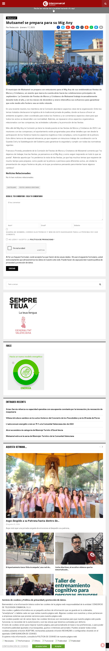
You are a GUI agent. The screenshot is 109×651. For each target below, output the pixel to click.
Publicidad (62, 641)
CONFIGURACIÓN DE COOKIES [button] (15, 646)
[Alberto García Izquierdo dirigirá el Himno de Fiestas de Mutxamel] (30, 590)
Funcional (49, 641)
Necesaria (9, 641)
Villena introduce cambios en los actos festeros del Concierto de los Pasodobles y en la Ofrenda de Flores (53, 418)
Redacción (14, 27)
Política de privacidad (42, 240)
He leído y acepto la (32, 240)
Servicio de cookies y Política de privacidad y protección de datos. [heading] (34, 600)
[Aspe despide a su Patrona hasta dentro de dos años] (54, 485)
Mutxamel (11, 18)
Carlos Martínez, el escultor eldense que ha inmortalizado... (74, 568)
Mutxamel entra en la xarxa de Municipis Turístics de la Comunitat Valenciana (40, 436)
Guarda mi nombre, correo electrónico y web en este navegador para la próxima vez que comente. (52, 233)
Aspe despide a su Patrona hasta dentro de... (32, 521)
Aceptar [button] (58, 646)
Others (37, 641)
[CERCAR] (100, 284)
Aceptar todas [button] (41, 646)
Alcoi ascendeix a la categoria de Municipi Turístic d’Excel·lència (34, 430)
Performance (24, 641)
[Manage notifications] (103, 645)
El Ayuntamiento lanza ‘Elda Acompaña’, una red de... (28, 567)
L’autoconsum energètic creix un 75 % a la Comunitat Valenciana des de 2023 (40, 424)
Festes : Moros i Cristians (29, 187)
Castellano (11, 187)
